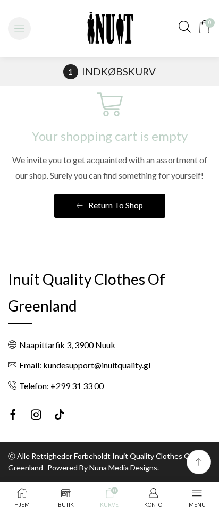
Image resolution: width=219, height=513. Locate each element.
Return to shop (115, 205)
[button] (19, 28)
